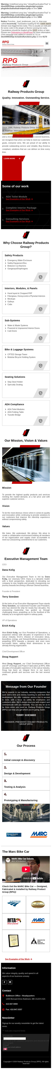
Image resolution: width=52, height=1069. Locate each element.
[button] (47, 43)
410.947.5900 (12, 1004)
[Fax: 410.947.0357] (3, 1009)
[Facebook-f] (4, 982)
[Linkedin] (10, 982)
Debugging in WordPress (22, 32)
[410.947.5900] (3, 1004)
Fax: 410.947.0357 (14, 1009)
